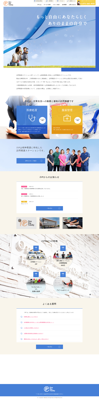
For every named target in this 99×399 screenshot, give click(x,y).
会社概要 (64, 4)
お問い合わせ (72, 4)
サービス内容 (47, 4)
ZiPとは (39, 4)
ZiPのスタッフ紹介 (31, 161)
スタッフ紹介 (56, 4)
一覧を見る (49, 208)
